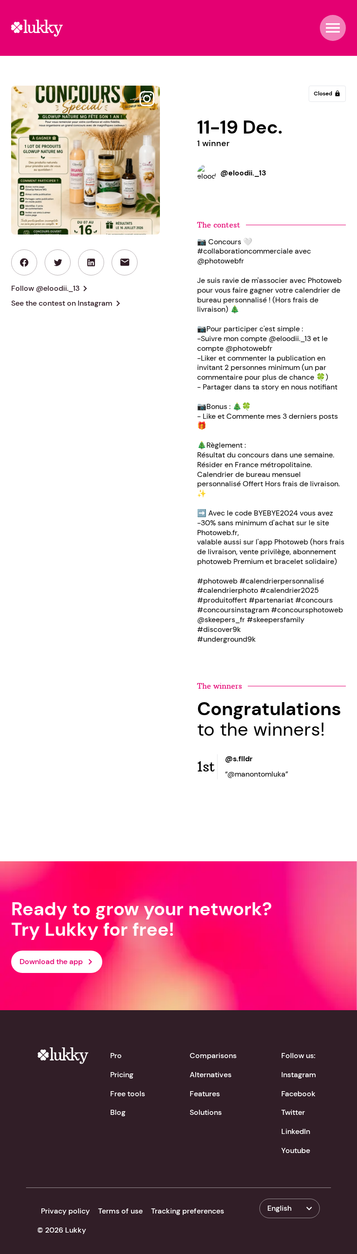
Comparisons (213, 1055)
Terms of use (120, 1211)
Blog (118, 1112)
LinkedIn (295, 1131)
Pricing (121, 1075)
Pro (116, 1055)
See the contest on (67, 303)
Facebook (298, 1094)
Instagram (298, 1075)
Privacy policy (65, 1211)
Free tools (127, 1094)
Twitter (293, 1112)
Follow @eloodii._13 (51, 288)
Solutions (206, 1112)
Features (205, 1094)
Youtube (295, 1150)
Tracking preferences (187, 1211)
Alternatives (210, 1075)
